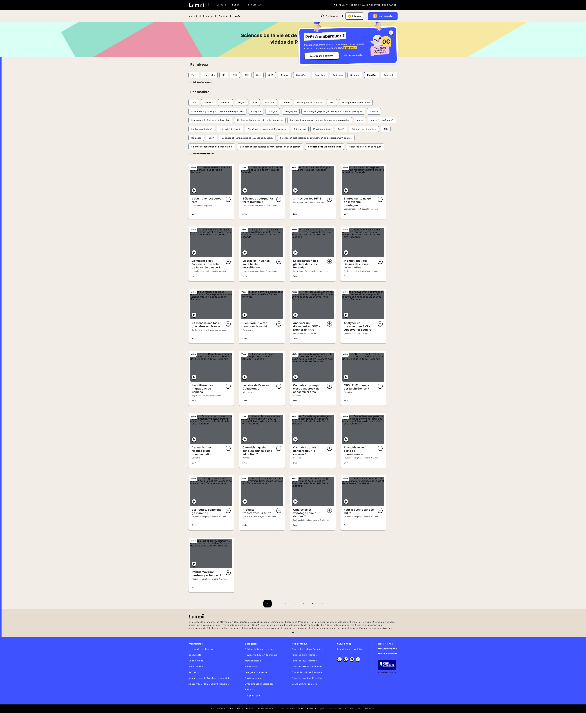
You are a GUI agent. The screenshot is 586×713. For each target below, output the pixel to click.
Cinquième (301, 75)
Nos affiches (385, 643)
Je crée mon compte (321, 55)
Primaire (208, 16)
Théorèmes (251, 666)
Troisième (338, 75)
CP (223, 75)
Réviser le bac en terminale (261, 655)
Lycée (237, 16)
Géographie (291, 111)
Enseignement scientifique (356, 102)
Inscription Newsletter (350, 649)
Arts (255, 102)
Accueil (192, 16)
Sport (211, 137)
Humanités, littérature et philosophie (210, 120)
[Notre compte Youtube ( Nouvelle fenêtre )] (351, 659)
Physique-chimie (321, 129)
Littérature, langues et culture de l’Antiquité (260, 120)
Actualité (208, 102)
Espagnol (256, 111)
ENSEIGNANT (255, 5)
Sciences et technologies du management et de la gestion (270, 146)
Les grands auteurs (256, 672)
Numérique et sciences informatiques (267, 129)
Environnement (254, 678)
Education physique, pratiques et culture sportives (217, 111)
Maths (360, 120)
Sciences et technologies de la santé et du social (247, 137)
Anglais (242, 102)
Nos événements (388, 653)
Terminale (389, 75)
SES (385, 129)
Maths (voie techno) (201, 129)
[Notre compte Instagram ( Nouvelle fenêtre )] (345, 659)
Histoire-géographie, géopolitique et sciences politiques (333, 111)
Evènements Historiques (259, 683)
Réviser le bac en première (260, 649)
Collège (223, 16)
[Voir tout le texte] (293, 632)
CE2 (246, 75)
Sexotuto (193, 672)
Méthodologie (253, 660)
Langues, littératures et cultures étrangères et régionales (319, 120)
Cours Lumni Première (304, 683)
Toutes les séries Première (307, 672)
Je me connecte (353, 55)
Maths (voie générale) (382, 120)
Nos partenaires (387, 648)
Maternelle (209, 75)
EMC (331, 102)
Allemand (225, 102)
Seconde (354, 75)
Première (371, 75)
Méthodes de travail (230, 129)
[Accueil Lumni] (196, 5)
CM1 (258, 75)
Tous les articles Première (307, 666)
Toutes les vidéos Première (307, 649)
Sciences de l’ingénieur (364, 129)
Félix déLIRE (195, 666)
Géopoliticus (195, 660)
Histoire (374, 111)
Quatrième (320, 75)
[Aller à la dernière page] (321, 603)
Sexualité (196, 137)
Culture (285, 102)
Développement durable (309, 102)
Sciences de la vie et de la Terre (324, 146)
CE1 (235, 75)
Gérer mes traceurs (245, 709)
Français (272, 111)
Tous (193, 75)
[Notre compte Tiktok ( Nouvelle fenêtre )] (339, 659)
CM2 (270, 75)
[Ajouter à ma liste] (228, 199)
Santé (341, 129)
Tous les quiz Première (305, 655)
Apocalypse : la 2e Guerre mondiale (209, 683)
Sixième (284, 75)
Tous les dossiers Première (307, 678)
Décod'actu (195, 655)
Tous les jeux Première (305, 660)
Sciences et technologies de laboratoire (211, 146)
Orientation (300, 129)
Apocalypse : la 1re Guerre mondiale (209, 678)
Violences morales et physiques (365, 146)
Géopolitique (252, 695)
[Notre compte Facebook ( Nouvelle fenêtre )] (358, 659)
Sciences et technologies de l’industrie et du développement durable (316, 137)
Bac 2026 (269, 102)
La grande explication (201, 649)
